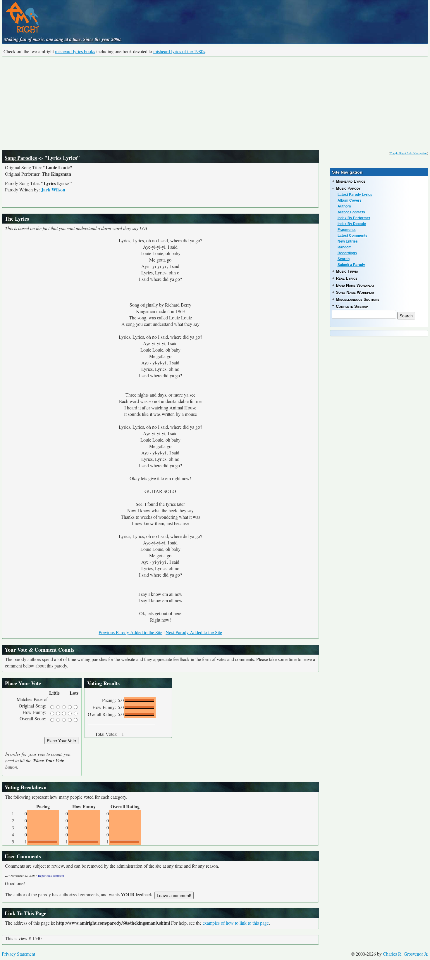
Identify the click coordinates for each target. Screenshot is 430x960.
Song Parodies (21, 158)
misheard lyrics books (75, 51)
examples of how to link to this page (236, 923)
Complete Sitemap (352, 306)
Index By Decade (352, 224)
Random (345, 247)
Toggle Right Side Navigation (408, 153)
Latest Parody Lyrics (355, 195)
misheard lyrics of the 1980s (179, 51)
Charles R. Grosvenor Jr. (405, 954)
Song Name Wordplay (355, 292)
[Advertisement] (215, 103)
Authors (344, 206)
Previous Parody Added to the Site (130, 632)
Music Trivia (347, 271)
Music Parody (348, 188)
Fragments (347, 230)
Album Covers (350, 200)
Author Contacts (351, 212)
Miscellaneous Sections (357, 299)
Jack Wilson (53, 189)
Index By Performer (354, 218)
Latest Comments (352, 235)
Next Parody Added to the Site (194, 632)
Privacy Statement (18, 954)
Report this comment (51, 875)
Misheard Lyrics (350, 181)
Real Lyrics (346, 278)
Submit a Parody (351, 265)
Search (344, 259)
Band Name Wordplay (355, 285)
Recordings (347, 253)
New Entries (348, 241)
